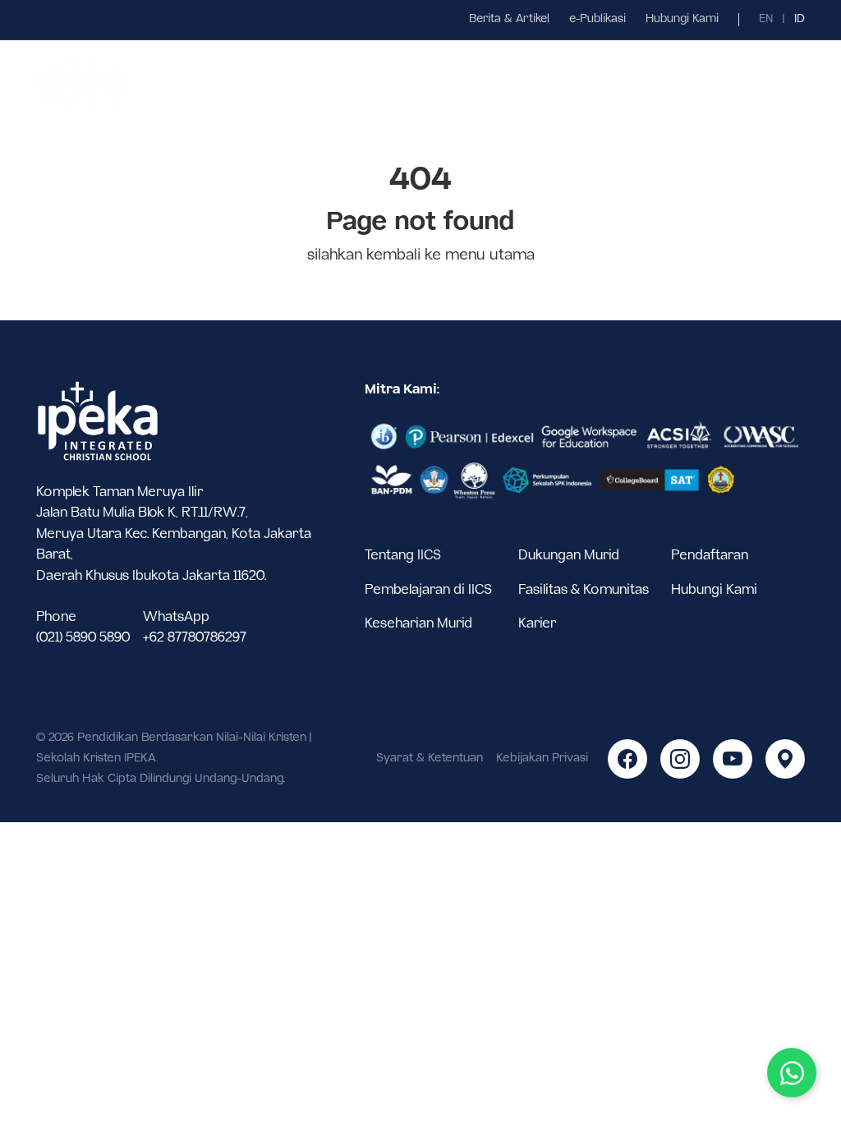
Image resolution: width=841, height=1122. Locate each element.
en (766, 19)
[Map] (785, 759)
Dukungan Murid (568, 556)
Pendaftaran (709, 556)
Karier (537, 624)
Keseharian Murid (418, 624)
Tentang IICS (403, 556)
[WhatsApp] (791, 1072)
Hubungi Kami (682, 19)
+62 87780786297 (194, 638)
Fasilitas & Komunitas (583, 590)
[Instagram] (680, 759)
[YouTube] (732, 759)
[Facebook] (627, 759)
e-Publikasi (597, 19)
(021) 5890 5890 (83, 638)
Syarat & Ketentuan (429, 758)
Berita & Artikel (509, 19)
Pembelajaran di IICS (428, 590)
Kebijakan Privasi (542, 758)
